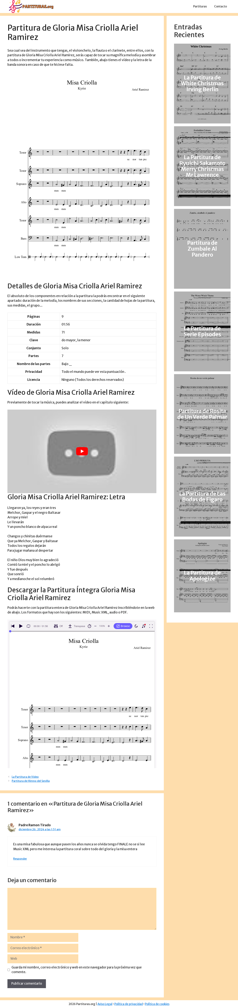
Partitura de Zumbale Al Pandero (202, 249)
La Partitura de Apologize (202, 576)
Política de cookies (157, 1004)
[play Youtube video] (81, 451)
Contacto (220, 6)
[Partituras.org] (30, 6)
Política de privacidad (128, 1004)
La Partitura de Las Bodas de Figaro (202, 497)
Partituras (200, 6)
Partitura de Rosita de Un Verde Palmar (202, 414)
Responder (20, 858)
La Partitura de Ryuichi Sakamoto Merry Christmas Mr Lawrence (202, 166)
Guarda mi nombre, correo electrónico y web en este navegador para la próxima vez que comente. (77, 969)
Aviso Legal (104, 1004)
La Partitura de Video (25, 777)
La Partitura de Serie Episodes (202, 331)
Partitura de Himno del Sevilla (31, 781)
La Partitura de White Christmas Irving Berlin (202, 83)
